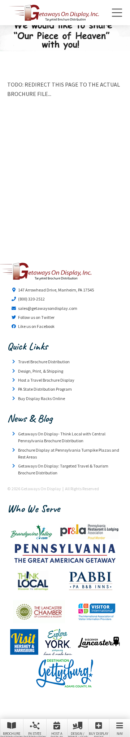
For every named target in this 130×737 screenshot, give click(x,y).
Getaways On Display (53, 12)
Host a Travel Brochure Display (46, 380)
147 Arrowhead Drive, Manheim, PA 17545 (56, 290)
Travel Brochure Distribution (44, 361)
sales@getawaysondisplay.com (47, 308)
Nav (120, 733)
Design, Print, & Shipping (40, 371)
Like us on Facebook (36, 326)
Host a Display (57, 734)
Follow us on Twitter (36, 317)
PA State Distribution (34, 734)
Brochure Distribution (11, 734)
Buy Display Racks (98, 734)
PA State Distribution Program (45, 389)
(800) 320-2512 (31, 299)
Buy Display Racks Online (41, 398)
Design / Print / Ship (77, 734)
